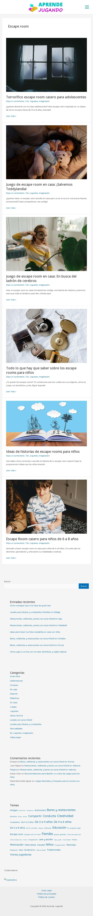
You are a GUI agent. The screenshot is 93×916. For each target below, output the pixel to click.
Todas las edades (41, 850)
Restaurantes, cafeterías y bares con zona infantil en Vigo (36, 619)
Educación (59, 827)
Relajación (14, 850)
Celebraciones (16, 681)
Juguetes (14, 711)
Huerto (25, 840)
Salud (21, 850)
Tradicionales (53, 849)
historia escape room (16, 840)
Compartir (35, 816)
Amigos (14, 810)
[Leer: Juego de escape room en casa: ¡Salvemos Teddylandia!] (46, 152)
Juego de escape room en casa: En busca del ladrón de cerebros (41, 278)
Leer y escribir (46, 839)
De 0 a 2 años (27, 822)
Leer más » (11, 116)
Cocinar (25, 816)
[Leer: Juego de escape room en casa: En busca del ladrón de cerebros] (46, 244)
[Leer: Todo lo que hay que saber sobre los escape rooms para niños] (46, 335)
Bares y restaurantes (61, 810)
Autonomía (40, 810)
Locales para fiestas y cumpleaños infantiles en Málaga (35, 612)
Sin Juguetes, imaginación (38, 101)
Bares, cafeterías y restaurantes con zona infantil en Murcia (37, 645)
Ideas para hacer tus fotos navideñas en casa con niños (35, 632)
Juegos (13, 707)
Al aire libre (15, 676)
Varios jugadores (20, 854)
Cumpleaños (15, 822)
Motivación (17, 844)
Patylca (13, 769)
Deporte (14, 694)
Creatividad (65, 816)
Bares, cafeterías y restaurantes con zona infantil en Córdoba (38, 638)
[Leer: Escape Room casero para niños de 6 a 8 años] (46, 506)
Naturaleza (30, 845)
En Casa (13, 702)
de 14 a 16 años (32, 828)
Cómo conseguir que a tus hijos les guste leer (30, 605)
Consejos (14, 685)
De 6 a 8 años (17, 827)
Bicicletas (13, 816)
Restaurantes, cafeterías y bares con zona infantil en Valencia (52, 765)
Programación (60, 845)
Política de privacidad (46, 894)
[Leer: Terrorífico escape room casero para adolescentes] (46, 64)
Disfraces (47, 828)
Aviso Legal (47, 890)
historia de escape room (74, 834)
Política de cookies (46, 897)
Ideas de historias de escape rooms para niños (43, 451)
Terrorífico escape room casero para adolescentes (46, 97)
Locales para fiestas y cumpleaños (26, 724)
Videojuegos (15, 737)
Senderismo (29, 850)
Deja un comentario (15, 101)
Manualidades (16, 728)
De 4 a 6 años (62, 821)
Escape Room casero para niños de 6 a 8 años (42, 539)
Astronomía (22, 810)
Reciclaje (71, 844)
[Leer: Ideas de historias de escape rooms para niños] (46, 423)
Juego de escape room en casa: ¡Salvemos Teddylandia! (39, 186)
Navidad (41, 845)
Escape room (16, 834)
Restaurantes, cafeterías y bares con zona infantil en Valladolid (38, 625)
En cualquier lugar (74, 828)
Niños (50, 844)
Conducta (49, 816)
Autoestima (30, 810)
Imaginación (33, 840)
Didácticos (14, 698)
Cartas (20, 816)
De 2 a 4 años (44, 821)
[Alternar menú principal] (87, 7)
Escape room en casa (32, 834)
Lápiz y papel (57, 840)
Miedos (74, 840)
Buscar (7, 581)
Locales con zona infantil (21, 720)
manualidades (67, 840)
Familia (47, 834)
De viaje (13, 689)
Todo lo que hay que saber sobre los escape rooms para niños (41, 370)
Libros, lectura (16, 715)
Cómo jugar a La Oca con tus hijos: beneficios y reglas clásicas (38, 652)
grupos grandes (60, 834)
